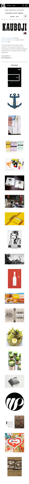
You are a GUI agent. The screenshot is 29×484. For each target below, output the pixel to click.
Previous (12, 16)
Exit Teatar (4, 41)
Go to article (5, 56)
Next (17, 16)
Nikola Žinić (12, 40)
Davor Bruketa (4, 40)
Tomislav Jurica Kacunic (7, 38)
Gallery (13, 5)
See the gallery (6, 58)
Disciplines (9, 5)
